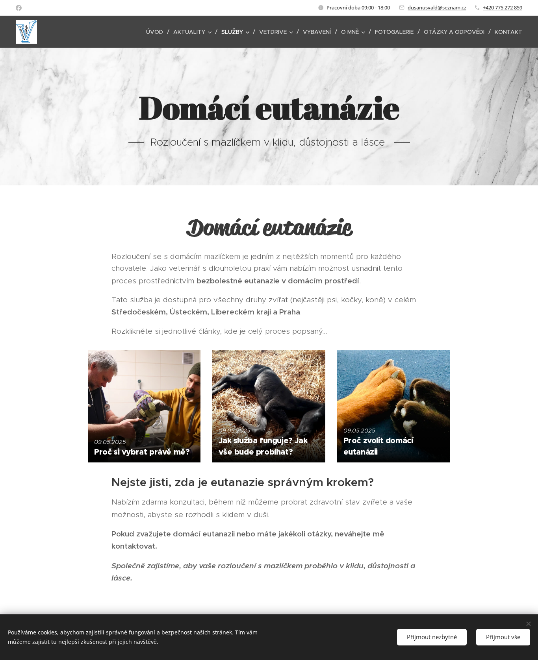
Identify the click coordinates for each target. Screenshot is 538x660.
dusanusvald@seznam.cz (437, 7)
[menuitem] (156, 32)
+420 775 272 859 (502, 7)
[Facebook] (19, 8)
